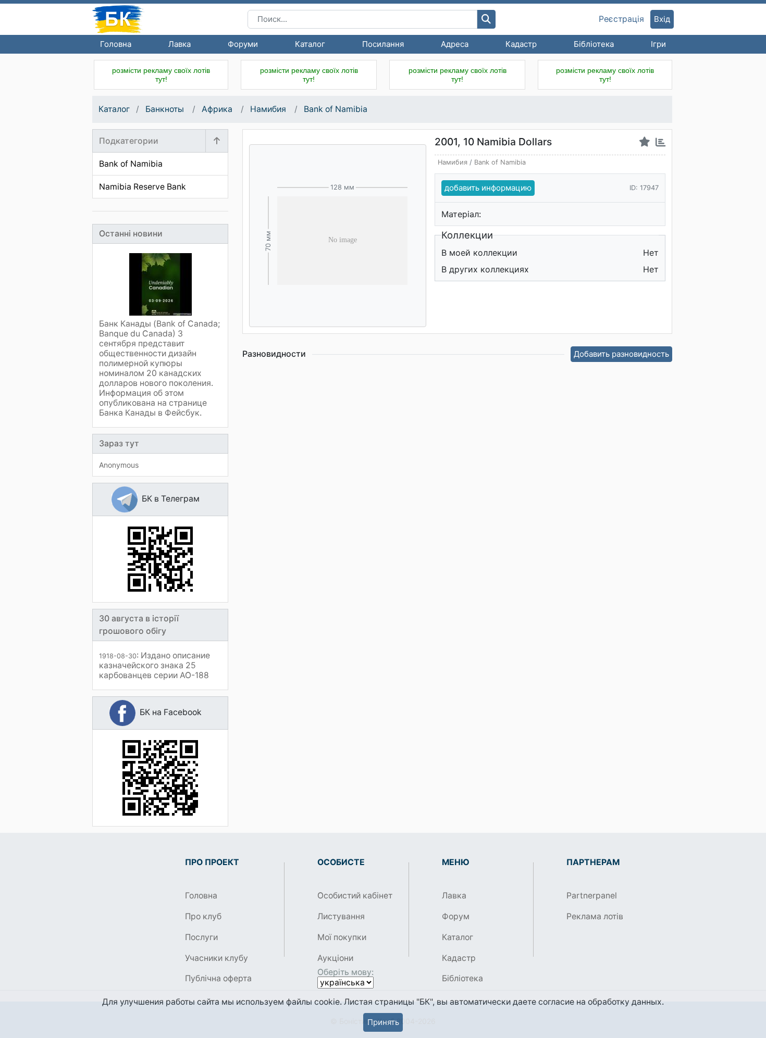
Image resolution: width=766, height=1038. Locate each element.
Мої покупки (341, 937)
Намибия (269, 109)
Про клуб (203, 916)
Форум (456, 916)
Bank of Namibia (335, 109)
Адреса (454, 44)
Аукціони (335, 958)
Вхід (662, 19)
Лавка (179, 44)
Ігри (658, 44)
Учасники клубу (216, 958)
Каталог (310, 44)
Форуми (243, 44)
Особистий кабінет (354, 896)
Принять (383, 1022)
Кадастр (521, 44)
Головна (115, 44)
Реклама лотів (594, 916)
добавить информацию (488, 188)
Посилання (383, 44)
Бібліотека (594, 44)
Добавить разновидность (621, 354)
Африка (218, 109)
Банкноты (165, 109)
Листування (341, 916)
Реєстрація (621, 19)
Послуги (201, 937)
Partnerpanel (591, 896)
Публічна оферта (218, 978)
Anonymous (119, 464)
